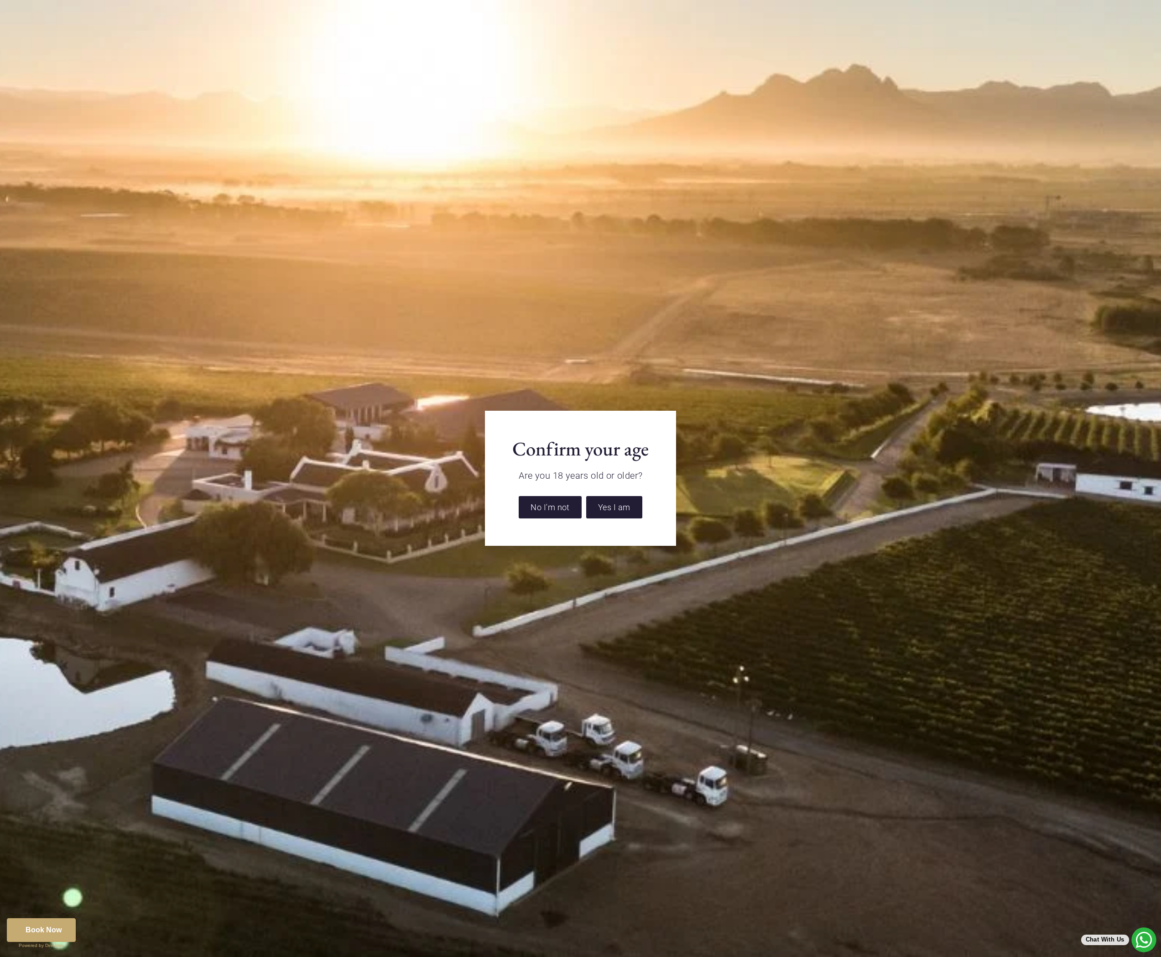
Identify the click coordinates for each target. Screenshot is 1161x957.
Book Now (44, 930)
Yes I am (614, 507)
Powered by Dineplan (41, 945)
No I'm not (550, 507)
